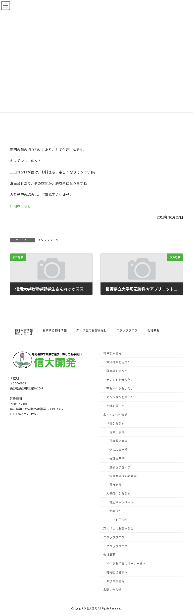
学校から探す (115, 423)
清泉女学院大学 (119, 467)
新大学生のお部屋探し (91, 330)
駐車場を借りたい (118, 371)
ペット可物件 (118, 520)
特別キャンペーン (121, 502)
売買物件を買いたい (119, 388)
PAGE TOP (183, 592)
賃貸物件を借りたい (119, 362)
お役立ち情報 (115, 581)
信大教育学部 (118, 450)
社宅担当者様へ (116, 572)
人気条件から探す (118, 493)
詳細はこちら (20, 206)
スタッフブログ (48, 240)
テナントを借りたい (119, 380)
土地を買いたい (116, 406)
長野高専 (115, 485)
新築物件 (115, 511)
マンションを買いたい (121, 397)
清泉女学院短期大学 (122, 476)
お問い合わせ (23, 333)
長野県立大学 (118, 441)
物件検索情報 (24, 330)
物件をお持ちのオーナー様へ (126, 563)
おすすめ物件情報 (54, 330)
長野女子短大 (118, 458)
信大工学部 (116, 432)
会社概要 (153, 330)
